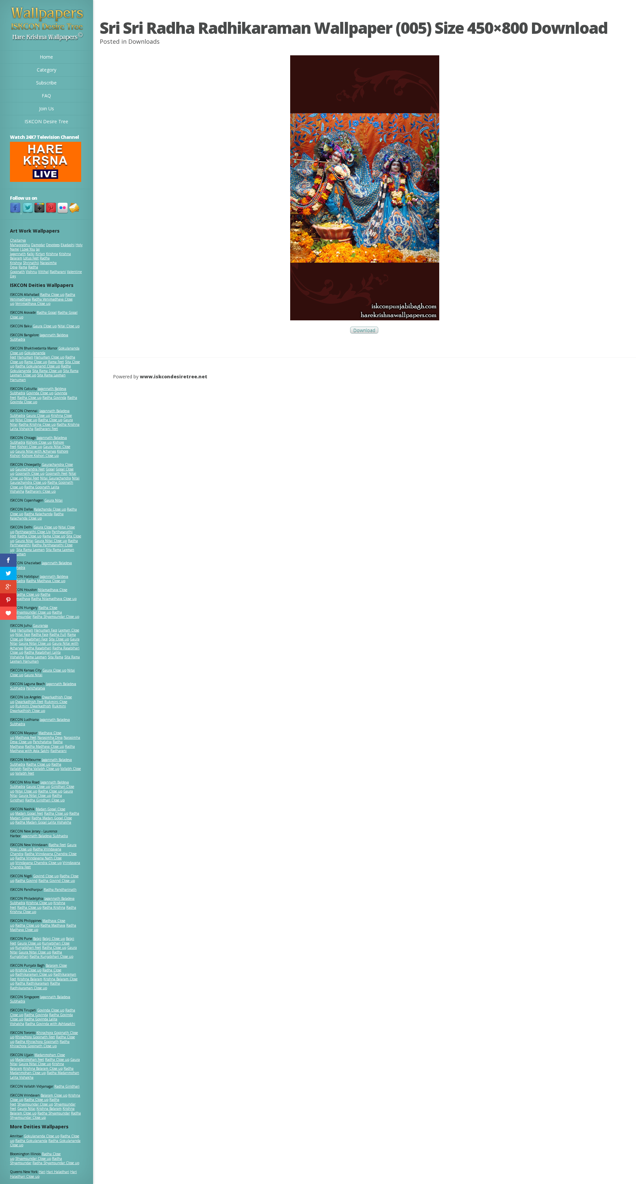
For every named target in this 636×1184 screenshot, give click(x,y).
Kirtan (40, 253)
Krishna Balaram (29, 979)
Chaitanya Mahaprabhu (20, 242)
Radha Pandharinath (60, 889)
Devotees (53, 244)
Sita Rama (55, 657)
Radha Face (39, 634)
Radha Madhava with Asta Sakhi (42, 748)
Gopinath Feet (56, 473)
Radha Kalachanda (38, 513)
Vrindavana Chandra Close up (38, 862)
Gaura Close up (45, 326)
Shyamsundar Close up (33, 612)
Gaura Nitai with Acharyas (35, 451)
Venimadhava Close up (32, 303)
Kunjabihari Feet (28, 947)
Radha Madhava (52, 925)
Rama (23, 267)
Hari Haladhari (57, 1171)
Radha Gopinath (24, 269)
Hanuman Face (45, 630)
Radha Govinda (54, 397)
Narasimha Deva (50, 737)
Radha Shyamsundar (53, 1113)
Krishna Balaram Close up (43, 1068)
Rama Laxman (36, 657)
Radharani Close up (40, 491)
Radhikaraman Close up (33, 974)
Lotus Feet (31, 258)
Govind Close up (46, 876)
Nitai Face (22, 634)
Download (364, 330)
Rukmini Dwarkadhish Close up (38, 708)
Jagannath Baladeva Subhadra (40, 722)
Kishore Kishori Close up (40, 455)
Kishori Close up (29, 446)
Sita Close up (59, 639)
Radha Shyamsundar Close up (55, 616)
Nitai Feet (31, 478)
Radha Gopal (47, 312)
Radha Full (57, 634)
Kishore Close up (39, 442)
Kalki (30, 253)
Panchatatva (35, 688)
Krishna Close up (39, 902)
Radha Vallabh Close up (41, 768)
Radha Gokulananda (31, 1140)
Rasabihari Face (36, 639)
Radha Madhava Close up (45, 580)
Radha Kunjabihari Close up (51, 956)
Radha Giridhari (67, 1086)
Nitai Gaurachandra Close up (45, 480)
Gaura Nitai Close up (50, 540)
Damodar (38, 244)
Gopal (50, 469)
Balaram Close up (54, 1095)
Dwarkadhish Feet (29, 701)
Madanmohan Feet (29, 1059)
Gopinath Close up (29, 473)
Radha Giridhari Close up (45, 800)
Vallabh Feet (24, 773)
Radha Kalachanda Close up (37, 516)
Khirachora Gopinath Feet (35, 1037)
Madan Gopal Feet (29, 813)
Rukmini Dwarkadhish (33, 706)
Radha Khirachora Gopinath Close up (40, 1044)
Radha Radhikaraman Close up (35, 985)
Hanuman (25, 357)
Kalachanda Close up (50, 509)
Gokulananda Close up (41, 1136)
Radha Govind (26, 880)
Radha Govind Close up (56, 880)
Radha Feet (57, 844)
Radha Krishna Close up (37, 424)
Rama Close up (35, 361)
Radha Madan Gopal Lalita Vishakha (43, 822)
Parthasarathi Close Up (33, 531)
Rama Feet (56, 361)
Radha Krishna (53, 907)
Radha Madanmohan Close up (42, 1070)
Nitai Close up (69, 326)
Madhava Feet (25, 737)
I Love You (27, 249)
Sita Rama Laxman (30, 549)
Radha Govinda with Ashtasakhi (50, 1023)
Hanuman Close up (49, 357)
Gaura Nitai (53, 500)
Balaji (37, 938)
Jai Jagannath (25, 251)
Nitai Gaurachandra (55, 478)
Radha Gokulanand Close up (37, 366)
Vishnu (31, 271)
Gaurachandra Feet (30, 469)
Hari (42, 1171)
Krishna (52, 253)
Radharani (58, 271)
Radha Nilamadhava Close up (54, 598)
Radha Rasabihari (37, 648)
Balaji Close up (53, 938)
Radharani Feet (46, 428)
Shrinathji (31, 262)
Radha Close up (52, 294)
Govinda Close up (39, 393)
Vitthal (43, 271)
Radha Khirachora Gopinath (37, 1041)
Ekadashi (68, 244)
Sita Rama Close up (47, 370)
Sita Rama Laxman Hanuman (38, 377)
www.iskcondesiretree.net (173, 376)
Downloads (144, 41)
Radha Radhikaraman (32, 983)
